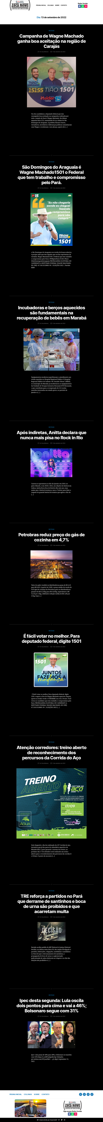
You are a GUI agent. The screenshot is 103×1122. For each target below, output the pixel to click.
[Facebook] (79, 6)
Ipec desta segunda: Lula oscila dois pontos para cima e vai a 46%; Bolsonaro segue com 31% (51, 1005)
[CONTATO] (91, 1094)
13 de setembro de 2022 (58, 51)
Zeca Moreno (45, 51)
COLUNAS (50, 5)
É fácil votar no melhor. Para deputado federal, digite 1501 (51, 638)
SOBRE (57, 5)
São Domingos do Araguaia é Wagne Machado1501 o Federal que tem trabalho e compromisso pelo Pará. (51, 174)
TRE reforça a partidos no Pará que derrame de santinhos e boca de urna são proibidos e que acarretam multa (51, 903)
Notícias (51, 30)
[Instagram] (85, 6)
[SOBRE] (88, 1094)
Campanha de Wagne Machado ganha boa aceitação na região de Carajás (51, 41)
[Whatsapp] (82, 6)
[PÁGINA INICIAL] (80, 1094)
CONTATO (64, 5)
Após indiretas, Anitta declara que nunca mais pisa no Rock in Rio (51, 435)
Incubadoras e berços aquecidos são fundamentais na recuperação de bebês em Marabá (51, 313)
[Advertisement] (51, 140)
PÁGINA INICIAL (41, 5)
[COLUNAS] (84, 1094)
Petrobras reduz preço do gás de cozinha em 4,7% (51, 537)
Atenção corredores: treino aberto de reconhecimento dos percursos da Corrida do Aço (51, 752)
